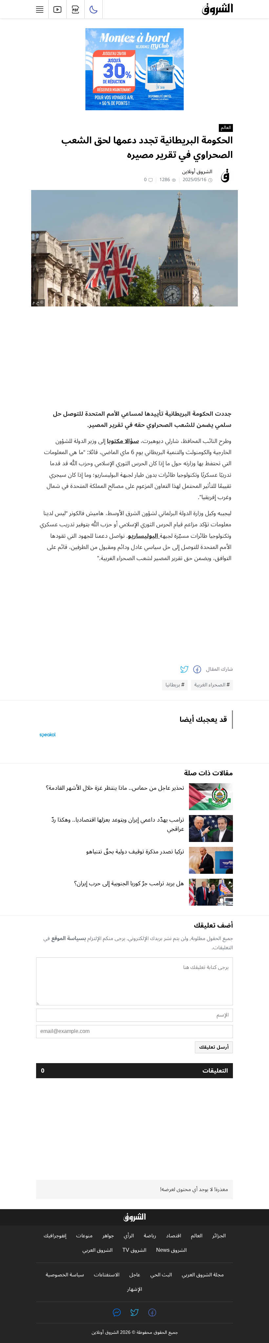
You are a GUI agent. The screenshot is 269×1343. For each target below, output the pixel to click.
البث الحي (161, 1275)
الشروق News (171, 1250)
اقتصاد (173, 1235)
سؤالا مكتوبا (123, 441)
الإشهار (134, 1289)
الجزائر (219, 1235)
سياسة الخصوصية (65, 1275)
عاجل (134, 1275)
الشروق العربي (97, 1250)
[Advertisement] (134, 357)
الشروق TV (134, 1250)
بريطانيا (172, 685)
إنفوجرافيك (55, 1235)
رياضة (150, 1235)
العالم (226, 128)
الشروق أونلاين (197, 171)
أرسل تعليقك (214, 1047)
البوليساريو (144, 536)
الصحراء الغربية (209, 685)
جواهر (108, 1235)
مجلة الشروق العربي (203, 1275)
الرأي (129, 1235)
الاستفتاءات (106, 1275)
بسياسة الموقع (68, 938)
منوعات (84, 1235)
